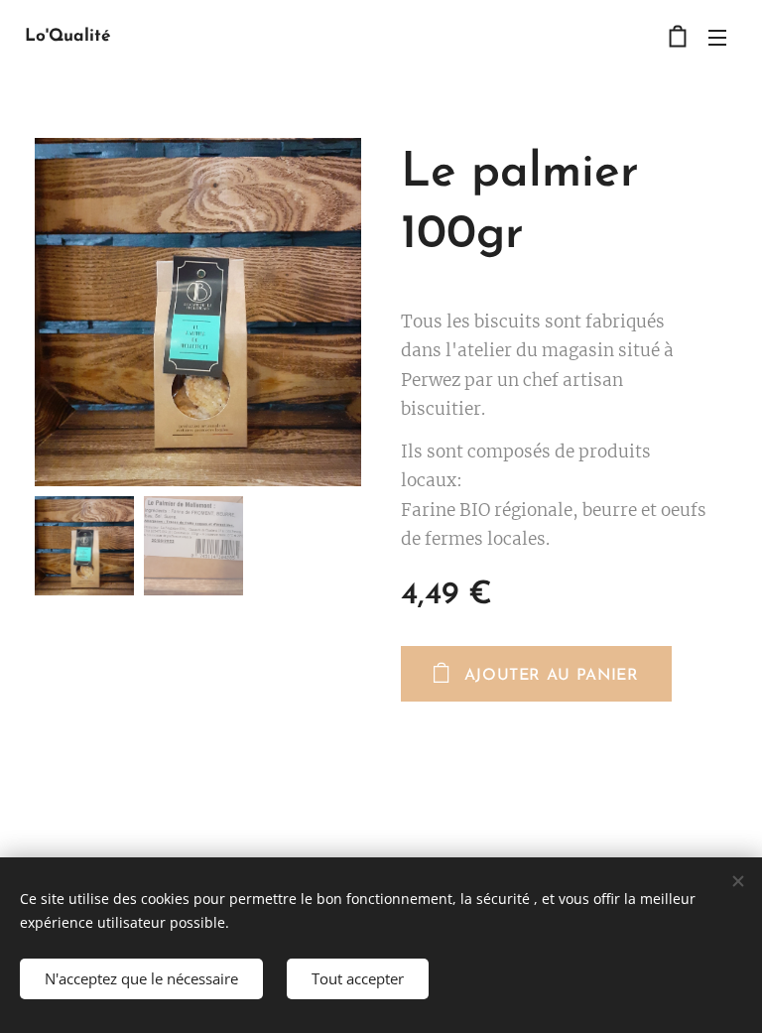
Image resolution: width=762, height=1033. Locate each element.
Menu (717, 37)
